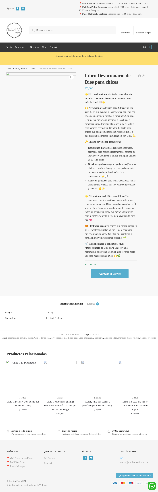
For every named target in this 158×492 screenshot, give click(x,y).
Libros (32, 68)
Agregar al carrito (110, 273)
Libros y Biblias (20, 68)
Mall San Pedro (18, 462)
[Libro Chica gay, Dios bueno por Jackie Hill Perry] (22, 377)
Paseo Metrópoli (18, 466)
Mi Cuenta (49, 458)
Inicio (8, 68)
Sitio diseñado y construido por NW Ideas (26, 485)
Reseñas (91, 303)
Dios (81, 338)
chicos (30, 338)
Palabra (136, 338)
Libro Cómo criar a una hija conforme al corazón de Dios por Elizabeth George (60, 405)
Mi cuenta (125, 33)
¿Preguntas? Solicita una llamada (135, 475)
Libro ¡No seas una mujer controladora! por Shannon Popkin (135, 405)
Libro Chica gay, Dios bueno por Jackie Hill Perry (23, 403)
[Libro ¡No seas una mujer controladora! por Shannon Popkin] (135, 377)
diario (70, 338)
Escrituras (99, 338)
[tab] (71, 301)
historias (108, 338)
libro (115, 338)
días (75, 338)
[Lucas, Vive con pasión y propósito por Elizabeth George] (97, 377)
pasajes (143, 338)
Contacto (48, 463)
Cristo (37, 338)
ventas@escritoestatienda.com (134, 462)
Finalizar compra (143, 33)
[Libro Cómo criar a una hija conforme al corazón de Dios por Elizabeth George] (60, 377)
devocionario (57, 338)
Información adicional (71, 303)
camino (23, 338)
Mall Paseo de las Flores (21, 458)
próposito (152, 338)
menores (122, 338)
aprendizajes (13, 338)
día (65, 338)
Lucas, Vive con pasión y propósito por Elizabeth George (97, 403)
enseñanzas (88, 338)
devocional (45, 338)
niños (129, 338)
